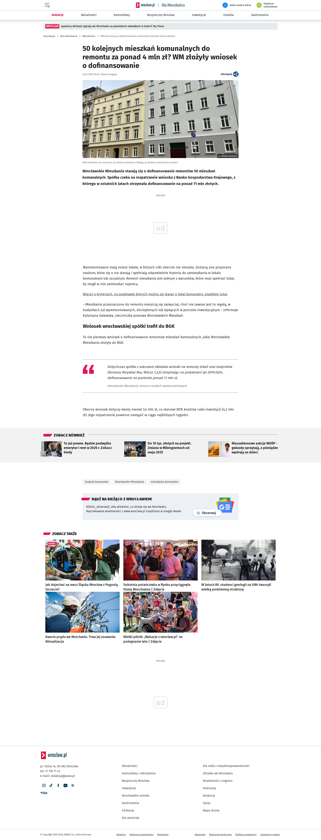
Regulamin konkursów (220, 834)
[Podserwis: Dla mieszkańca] (171, 5)
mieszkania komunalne (164, 481)
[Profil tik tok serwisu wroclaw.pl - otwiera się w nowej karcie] (51, 785)
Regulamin (200, 834)
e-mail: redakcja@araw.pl (57, 776)
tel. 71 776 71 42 (50, 771)
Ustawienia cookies (270, 834)
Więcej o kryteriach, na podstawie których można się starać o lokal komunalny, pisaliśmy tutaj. (155, 294)
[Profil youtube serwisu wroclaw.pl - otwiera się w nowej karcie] (65, 785)
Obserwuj (212, 513)
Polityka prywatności (246, 834)
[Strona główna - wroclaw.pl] (145, 5)
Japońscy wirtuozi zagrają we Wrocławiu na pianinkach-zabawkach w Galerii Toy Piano (112, 26)
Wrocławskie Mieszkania (129, 481)
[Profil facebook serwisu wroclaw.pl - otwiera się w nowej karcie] (58, 785)
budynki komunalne (96, 481)
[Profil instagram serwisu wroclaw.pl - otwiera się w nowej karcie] (43, 785)
